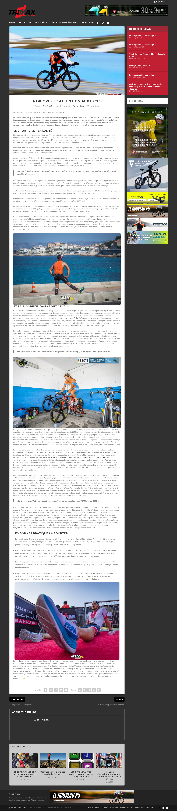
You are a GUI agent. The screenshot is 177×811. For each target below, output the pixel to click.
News (12, 22)
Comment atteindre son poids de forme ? (53, 773)
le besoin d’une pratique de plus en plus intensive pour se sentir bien (78, 457)
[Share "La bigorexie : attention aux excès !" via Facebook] (45, 689)
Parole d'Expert (79, 106)
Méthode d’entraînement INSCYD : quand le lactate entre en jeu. (109, 775)
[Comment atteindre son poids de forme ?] (53, 760)
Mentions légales (37, 808)
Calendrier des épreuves (64, 22)
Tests (22, 22)
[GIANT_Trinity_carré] (147, 190)
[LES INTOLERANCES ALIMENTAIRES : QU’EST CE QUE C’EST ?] (81, 760)
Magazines (87, 22)
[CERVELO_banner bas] (92, 802)
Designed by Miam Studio (59, 808)
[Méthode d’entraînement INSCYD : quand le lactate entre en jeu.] (109, 760)
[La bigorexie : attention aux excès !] (66, 60)
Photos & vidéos (38, 22)
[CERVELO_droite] (147, 216)
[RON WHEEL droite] (147, 203)
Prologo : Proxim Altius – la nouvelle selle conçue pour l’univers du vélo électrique (145, 86)
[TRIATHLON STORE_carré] (147, 156)
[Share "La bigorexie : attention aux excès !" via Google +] (55, 689)
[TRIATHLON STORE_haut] (126, 10)
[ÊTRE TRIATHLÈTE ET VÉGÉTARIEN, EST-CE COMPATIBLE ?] (25, 760)
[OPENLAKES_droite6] (147, 242)
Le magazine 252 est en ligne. (142, 35)
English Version (162, 1)
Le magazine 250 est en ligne (142, 75)
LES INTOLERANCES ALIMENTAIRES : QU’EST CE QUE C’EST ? (81, 774)
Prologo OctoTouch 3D (139, 65)
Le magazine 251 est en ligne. (142, 44)
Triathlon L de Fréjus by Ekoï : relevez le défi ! (147, 55)
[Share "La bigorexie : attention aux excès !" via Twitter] (50, 689)
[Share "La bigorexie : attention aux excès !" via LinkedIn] (61, 689)
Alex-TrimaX (47, 106)
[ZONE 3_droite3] (147, 229)
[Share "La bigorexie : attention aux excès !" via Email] (66, 689)
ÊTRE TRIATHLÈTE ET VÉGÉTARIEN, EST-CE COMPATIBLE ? (25, 774)
